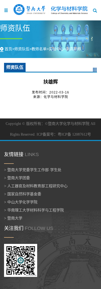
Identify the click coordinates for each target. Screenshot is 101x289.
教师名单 (39, 49)
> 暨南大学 (13, 218)
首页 (8, 49)
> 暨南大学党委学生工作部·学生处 (32, 170)
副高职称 (73, 49)
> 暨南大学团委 (17, 178)
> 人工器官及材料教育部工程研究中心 (36, 186)
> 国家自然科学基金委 (22, 194)
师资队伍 (21, 49)
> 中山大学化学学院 (20, 202)
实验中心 (56, 49)
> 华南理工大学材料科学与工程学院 (34, 210)
